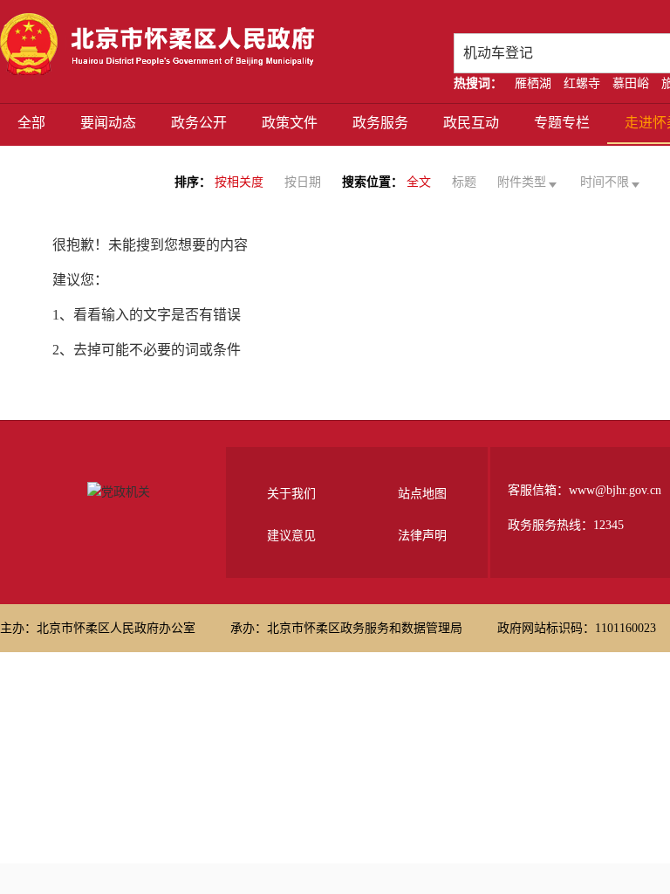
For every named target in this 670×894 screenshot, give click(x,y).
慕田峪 (630, 83)
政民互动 (471, 122)
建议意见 (291, 535)
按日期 (302, 182)
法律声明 (422, 535)
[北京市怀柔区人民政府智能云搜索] (157, 44)
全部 (31, 122)
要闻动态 (108, 122)
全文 (419, 182)
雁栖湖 (533, 83)
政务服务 (380, 122)
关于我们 (291, 493)
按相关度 (239, 182)
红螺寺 (582, 83)
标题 (464, 182)
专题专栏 (562, 122)
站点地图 (422, 493)
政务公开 (199, 122)
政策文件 (290, 122)
